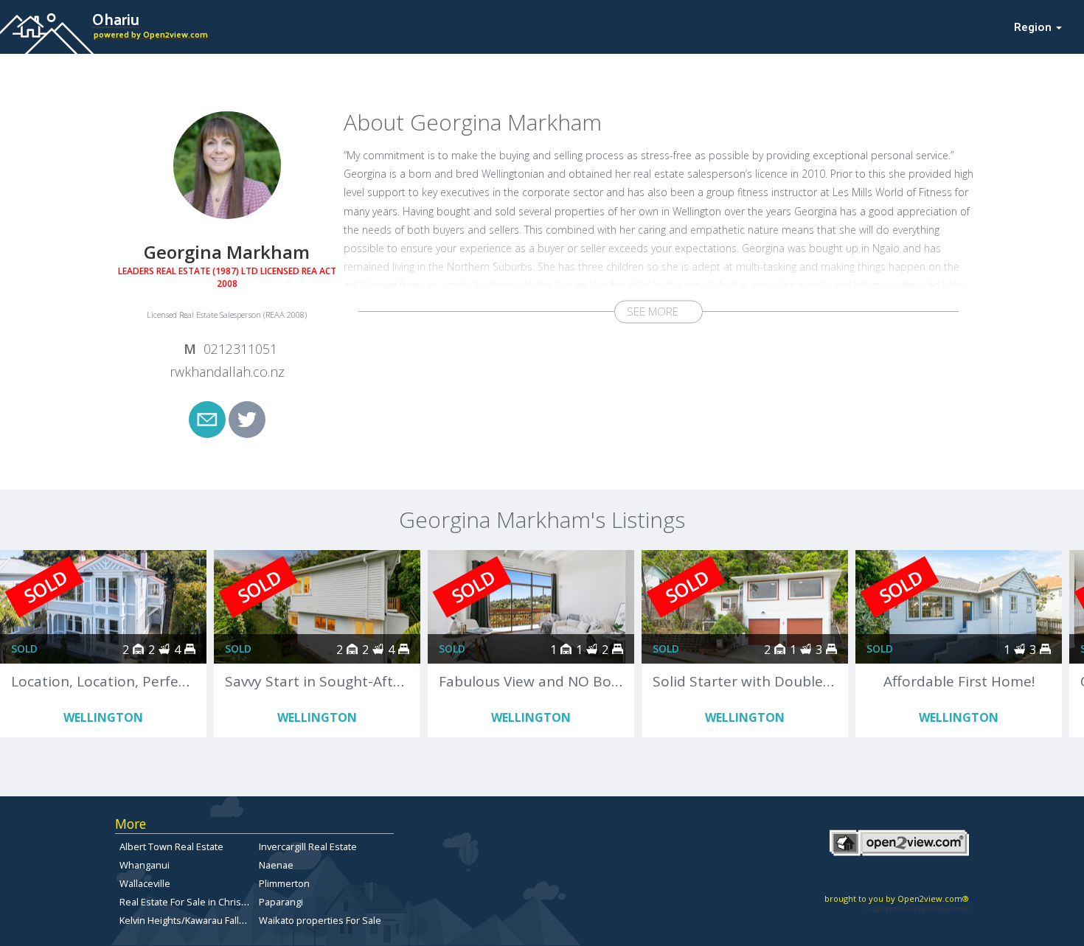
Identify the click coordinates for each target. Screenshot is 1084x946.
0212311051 (240, 349)
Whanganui (144, 865)
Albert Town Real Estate (171, 846)
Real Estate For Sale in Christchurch (196, 901)
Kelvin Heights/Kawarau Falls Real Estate (207, 920)
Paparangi (281, 901)
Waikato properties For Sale (320, 920)
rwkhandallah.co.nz (227, 371)
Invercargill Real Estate (308, 846)
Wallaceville (144, 883)
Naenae (276, 865)
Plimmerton (284, 883)
